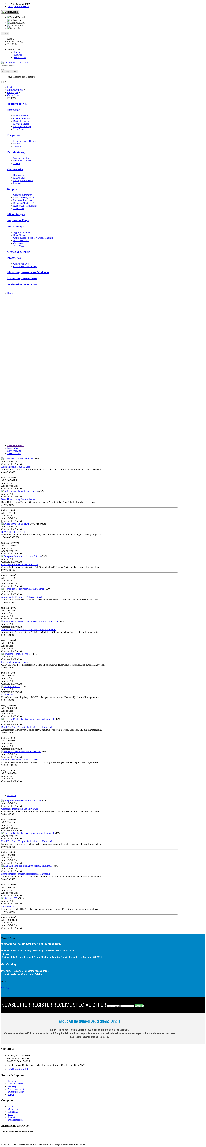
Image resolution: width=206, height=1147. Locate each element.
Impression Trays (18, 220)
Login (11, 1094)
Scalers (16, 163)
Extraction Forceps (22, 126)
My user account (16, 1089)
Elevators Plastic (21, 123)
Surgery (12, 189)
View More (18, 129)
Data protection (15, 1120)
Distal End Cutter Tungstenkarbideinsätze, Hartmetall (26, 727)
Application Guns (21, 232)
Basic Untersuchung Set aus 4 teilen (18, 499)
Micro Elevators (21, 240)
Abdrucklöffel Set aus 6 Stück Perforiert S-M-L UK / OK (28, 629)
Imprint (11, 1117)
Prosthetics (14, 257)
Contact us (13, 1111)
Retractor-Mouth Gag (23, 203)
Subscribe (139, 1005)
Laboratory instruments (22, 278)
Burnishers (18, 175)
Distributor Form (16, 1092)
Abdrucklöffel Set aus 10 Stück (16, 466)
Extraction (13, 109)
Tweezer (17, 146)
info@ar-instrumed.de (18, 1069)
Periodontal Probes (22, 160)
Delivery (12, 1086)
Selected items (14, 453)
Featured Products (15, 445)
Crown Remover (21, 263)
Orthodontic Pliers (18, 251)
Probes (16, 143)
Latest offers (13, 448)
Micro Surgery (16, 214)
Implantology (15, 226)
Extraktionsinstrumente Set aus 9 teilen (19, 759)
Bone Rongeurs (20, 115)
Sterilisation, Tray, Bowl (22, 284)
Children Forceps (21, 118)
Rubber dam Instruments (25, 205)
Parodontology (16, 152)
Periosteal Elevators (22, 200)
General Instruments (22, 195)
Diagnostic (13, 135)
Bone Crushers (20, 235)
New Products (14, 451)
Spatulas (17, 183)
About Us (12, 1106)
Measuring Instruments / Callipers (28, 272)
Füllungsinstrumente (23, 180)
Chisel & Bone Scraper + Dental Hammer (33, 238)
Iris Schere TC (8, 906)
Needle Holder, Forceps (24, 197)
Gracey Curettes (21, 158)
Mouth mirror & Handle (24, 141)
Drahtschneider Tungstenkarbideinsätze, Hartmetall (25, 874)
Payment (12, 1081)
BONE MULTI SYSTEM (13, 532)
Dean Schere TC (9, 694)
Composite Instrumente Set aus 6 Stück (19, 564)
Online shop (14, 1109)
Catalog (5, 987)
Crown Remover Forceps (25, 266)
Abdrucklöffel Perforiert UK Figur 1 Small (21, 597)
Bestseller (11, 795)
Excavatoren (19, 177)
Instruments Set (17, 103)
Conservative (15, 169)
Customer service (16, 1083)
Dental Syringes (21, 121)
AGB (10, 1114)
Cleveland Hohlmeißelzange (14, 662)
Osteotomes (18, 243)
